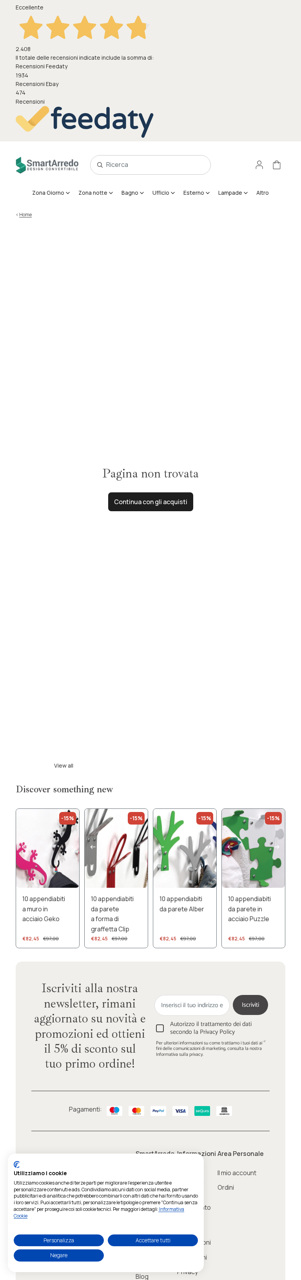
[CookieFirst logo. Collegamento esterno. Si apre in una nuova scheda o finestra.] (17, 1164)
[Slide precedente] (22, 848)
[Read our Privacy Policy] (265, 1044)
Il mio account (237, 1172)
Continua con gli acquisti (150, 501)
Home (25, 214)
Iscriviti (250, 1005)
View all (63, 765)
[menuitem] (51, 192)
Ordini (226, 1187)
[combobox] (142, 164)
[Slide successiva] (73, 848)
